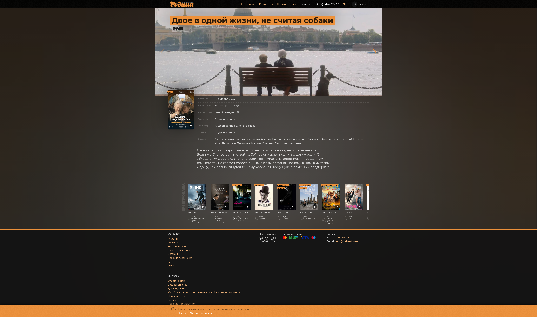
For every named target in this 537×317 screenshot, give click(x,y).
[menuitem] (245, 4)
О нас (294, 4)
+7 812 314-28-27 (343, 237)
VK (263, 239)
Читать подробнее (201, 313)
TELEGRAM (273, 239)
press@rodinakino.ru (346, 241)
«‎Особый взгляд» (245, 4)
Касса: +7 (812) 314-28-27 (320, 4)
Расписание (266, 4)
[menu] (268, 4)
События (282, 4)
